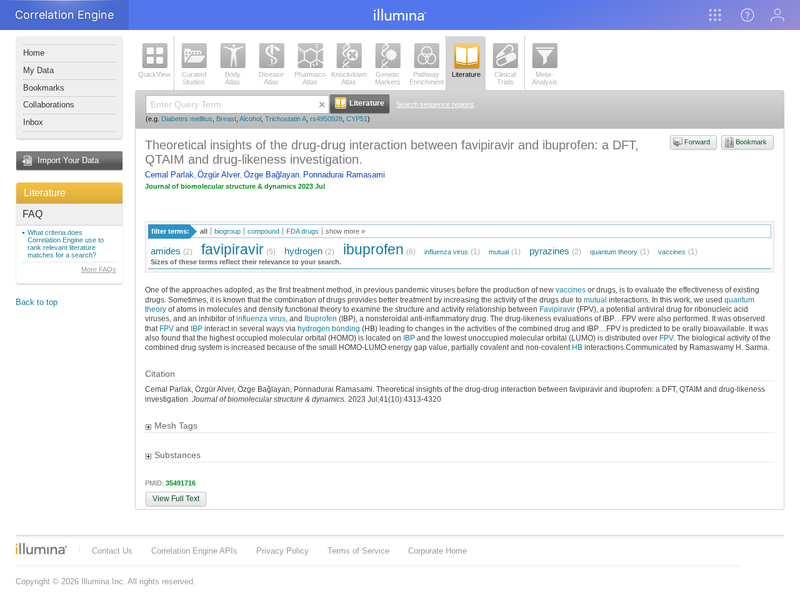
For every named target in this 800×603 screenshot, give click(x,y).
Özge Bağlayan (271, 174)
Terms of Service (358, 551)
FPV (166, 328)
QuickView (154, 74)
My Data (38, 70)
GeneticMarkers (388, 78)
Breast (226, 118)
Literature (45, 192)
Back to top (37, 302)
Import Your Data (68, 160)
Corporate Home (437, 551)
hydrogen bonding (329, 328)
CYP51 (357, 118)
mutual (499, 252)
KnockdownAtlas (349, 78)
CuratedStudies (194, 78)
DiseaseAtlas (271, 78)
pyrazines (549, 251)
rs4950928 (326, 118)
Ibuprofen (320, 318)
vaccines (672, 252)
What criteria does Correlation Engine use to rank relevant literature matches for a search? (66, 244)
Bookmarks (43, 87)
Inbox (33, 122)
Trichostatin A (285, 118)
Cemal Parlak (169, 174)
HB (577, 347)
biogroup (227, 231)
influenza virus (446, 252)
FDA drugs (302, 231)
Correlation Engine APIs (194, 551)
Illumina (41, 548)
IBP (196, 328)
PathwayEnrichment (426, 78)
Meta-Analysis (545, 78)
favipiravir (232, 249)
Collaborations (48, 104)
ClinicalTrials (505, 78)
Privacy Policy (282, 551)
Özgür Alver (219, 174)
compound (263, 231)
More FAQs (98, 269)
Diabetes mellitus (186, 118)
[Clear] (322, 104)
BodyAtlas (233, 78)
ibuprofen (373, 249)
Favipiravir (557, 309)
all (204, 231)
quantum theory (614, 252)
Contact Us (112, 551)
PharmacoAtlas (310, 78)
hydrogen (303, 251)
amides (166, 251)
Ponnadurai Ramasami (344, 174)
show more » (345, 231)
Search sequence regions (435, 104)
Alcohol (250, 118)
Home (33, 52)
